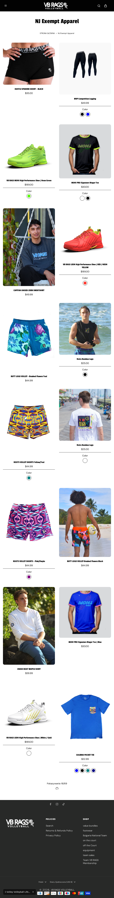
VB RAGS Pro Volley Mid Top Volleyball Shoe (29, 837)
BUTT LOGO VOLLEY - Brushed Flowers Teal (29, 376)
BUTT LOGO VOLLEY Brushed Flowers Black (85, 561)
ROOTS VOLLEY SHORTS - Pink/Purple (29, 561)
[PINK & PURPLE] (29, 577)
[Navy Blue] (88, 114)
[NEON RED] (85, 283)
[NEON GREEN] (29, 196)
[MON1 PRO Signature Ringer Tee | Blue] (85, 612)
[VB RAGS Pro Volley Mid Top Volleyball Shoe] (29, 806)
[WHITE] (82, 198)
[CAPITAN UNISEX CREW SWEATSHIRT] (29, 247)
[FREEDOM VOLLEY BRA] (85, 819)
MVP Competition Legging (85, 99)
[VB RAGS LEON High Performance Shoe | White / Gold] (29, 707)
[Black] (82, 114)
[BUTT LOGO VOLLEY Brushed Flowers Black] (85, 522)
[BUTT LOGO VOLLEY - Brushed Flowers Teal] (29, 337)
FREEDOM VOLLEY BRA (85, 862)
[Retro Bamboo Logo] (85, 329)
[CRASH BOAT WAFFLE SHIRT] (29, 626)
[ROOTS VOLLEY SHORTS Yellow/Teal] (29, 423)
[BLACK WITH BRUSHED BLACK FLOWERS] (82, 770)
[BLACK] (88, 198)
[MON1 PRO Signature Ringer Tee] (85, 151)
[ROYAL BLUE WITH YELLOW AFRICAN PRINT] (77, 770)
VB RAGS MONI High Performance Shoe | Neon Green (29, 180)
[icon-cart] (105, 6)
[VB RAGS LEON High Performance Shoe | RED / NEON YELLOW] (85, 234)
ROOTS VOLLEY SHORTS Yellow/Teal (29, 462)
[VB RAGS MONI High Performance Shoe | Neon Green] (29, 150)
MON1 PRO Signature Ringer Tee (85, 182)
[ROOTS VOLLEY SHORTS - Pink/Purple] (29, 522)
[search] (99, 6)
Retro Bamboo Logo (85, 359)
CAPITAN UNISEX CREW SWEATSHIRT (29, 290)
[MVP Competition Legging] (85, 68)
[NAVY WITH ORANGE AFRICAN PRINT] (93, 770)
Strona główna (47, 33)
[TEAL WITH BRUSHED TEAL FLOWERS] (88, 770)
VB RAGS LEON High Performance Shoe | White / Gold (29, 737)
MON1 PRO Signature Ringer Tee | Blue (85, 642)
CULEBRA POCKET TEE (85, 755)
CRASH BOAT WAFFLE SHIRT (29, 669)
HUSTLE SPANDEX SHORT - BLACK (29, 89)
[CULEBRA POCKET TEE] (85, 716)
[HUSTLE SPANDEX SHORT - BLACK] (29, 64)
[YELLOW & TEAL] (29, 478)
